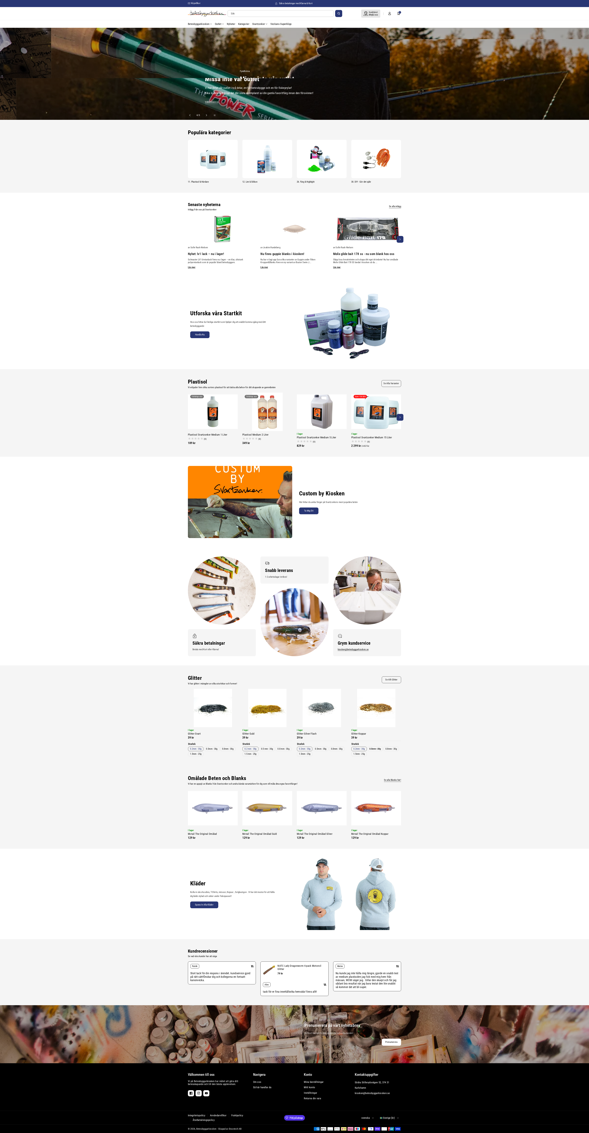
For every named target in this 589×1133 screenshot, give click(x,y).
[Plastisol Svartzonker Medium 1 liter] (213, 412)
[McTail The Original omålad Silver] (322, 808)
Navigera (259, 1075)
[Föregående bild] (191, 115)
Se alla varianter (391, 383)
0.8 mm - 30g (283, 748)
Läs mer (191, 267)
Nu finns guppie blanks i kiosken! (282, 254)
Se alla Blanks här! (392, 780)
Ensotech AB (235, 1128)
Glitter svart (194, 733)
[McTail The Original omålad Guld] (267, 808)
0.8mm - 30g (227, 748)
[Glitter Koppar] (376, 708)
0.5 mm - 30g (267, 748)
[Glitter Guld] (267, 708)
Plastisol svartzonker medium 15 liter (371, 437)
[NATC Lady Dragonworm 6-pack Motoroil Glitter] (269, 970)
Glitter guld (248, 733)
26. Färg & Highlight (305, 181)
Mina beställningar (313, 1081)
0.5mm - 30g (211, 748)
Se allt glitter (391, 679)
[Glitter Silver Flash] (322, 708)
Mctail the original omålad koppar (369, 833)
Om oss (257, 1081)
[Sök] (338, 13)
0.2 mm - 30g (250, 748)
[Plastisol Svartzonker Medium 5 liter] (322, 412)
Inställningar (310, 1092)
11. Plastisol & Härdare (198, 181)
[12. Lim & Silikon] (267, 159)
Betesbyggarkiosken (206, 1128)
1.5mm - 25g (195, 754)
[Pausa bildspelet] (211, 115)
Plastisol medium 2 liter (255, 434)
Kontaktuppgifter (366, 1075)
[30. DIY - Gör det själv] (376, 159)
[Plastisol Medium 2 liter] (267, 412)
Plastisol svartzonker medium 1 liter (207, 434)
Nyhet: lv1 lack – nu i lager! (206, 254)
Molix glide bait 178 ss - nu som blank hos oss (364, 254)
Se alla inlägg (395, 206)
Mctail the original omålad (202, 833)
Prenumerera (391, 1042)
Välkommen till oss (201, 1075)
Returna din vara (312, 1098)
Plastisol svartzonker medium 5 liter (316, 437)
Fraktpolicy (237, 1115)
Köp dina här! (523, 102)
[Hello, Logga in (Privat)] (389, 13)
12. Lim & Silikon (249, 181)
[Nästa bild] (205, 115)
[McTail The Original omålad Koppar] (376, 808)
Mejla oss (373, 14)
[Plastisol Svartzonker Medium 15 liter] (376, 412)
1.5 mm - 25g (250, 754)
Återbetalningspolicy (204, 1119)
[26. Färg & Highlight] (322, 159)
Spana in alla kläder (204, 904)
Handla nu (200, 334)
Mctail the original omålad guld (259, 833)
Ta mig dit (308, 510)
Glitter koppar (358, 733)
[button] (398, 13)
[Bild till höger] (400, 239)
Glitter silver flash (306, 733)
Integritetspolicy (196, 1115)
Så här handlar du (262, 1087)
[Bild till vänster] (189, 239)
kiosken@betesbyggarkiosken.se (353, 649)
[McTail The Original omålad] (213, 808)
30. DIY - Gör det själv (361, 181)
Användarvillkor (218, 1115)
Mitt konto (309, 1087)
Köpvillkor (195, 3)
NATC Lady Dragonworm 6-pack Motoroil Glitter (299, 967)
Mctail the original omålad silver (314, 833)
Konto (308, 1075)
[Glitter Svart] (213, 708)
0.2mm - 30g (195, 748)
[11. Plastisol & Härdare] (213, 159)
